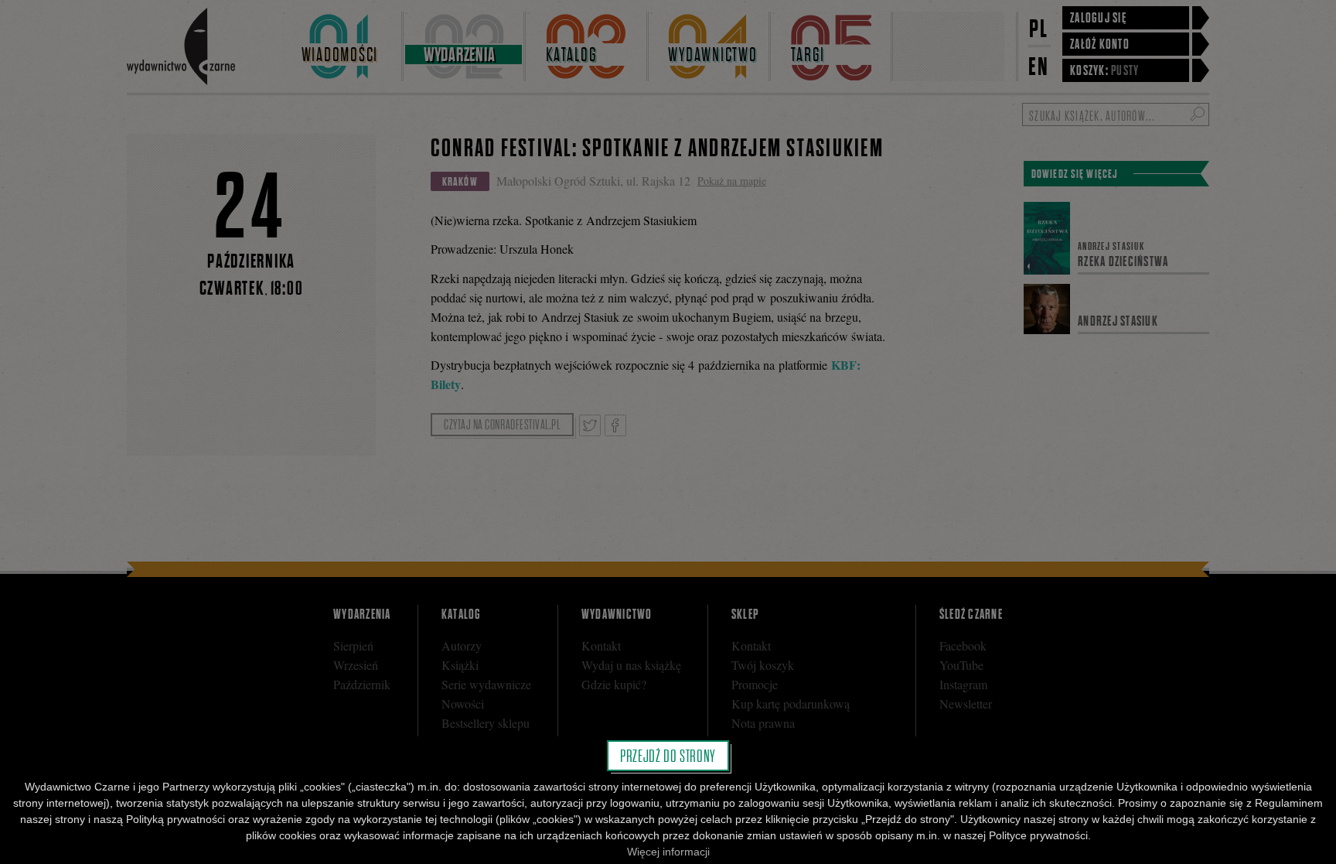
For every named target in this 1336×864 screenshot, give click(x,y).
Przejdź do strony (668, 755)
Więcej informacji (668, 851)
